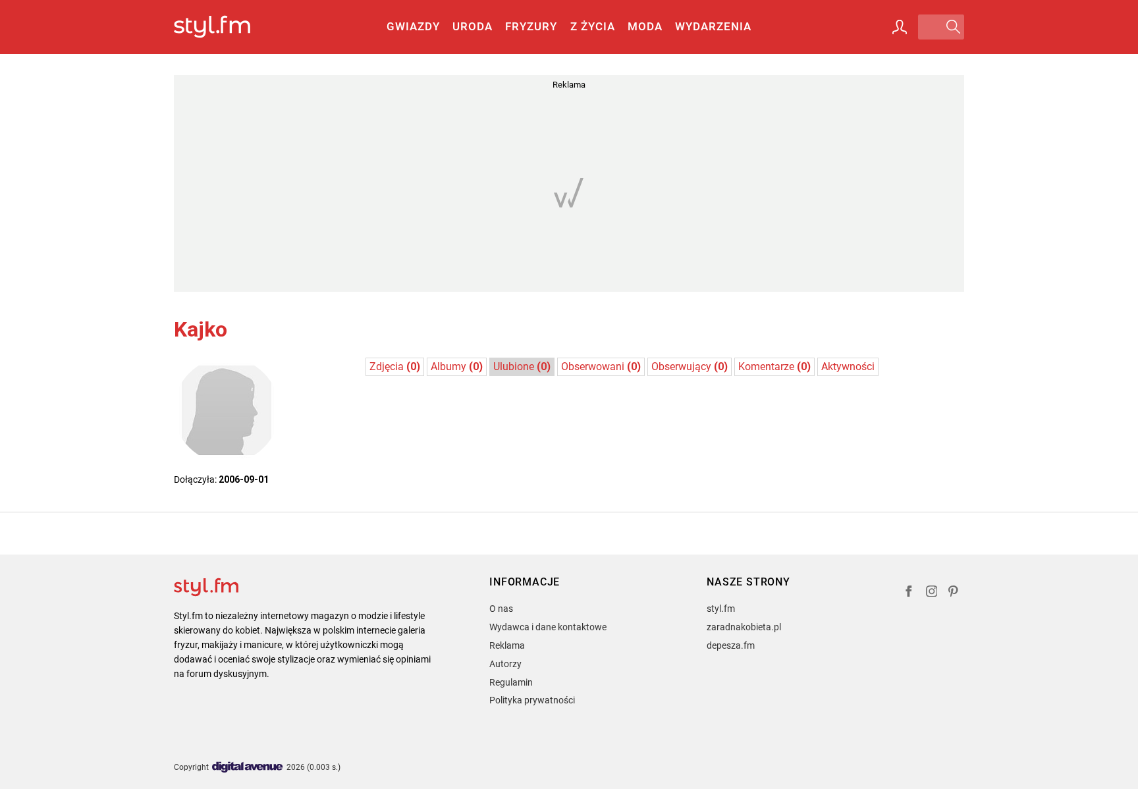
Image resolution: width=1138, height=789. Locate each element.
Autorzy (505, 664)
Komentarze (774, 366)
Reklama (507, 645)
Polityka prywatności (532, 700)
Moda (645, 26)
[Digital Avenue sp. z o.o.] (247, 767)
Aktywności (848, 366)
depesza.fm (731, 645)
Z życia (592, 26)
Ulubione (522, 366)
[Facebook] (909, 593)
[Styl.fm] (226, 27)
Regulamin (511, 682)
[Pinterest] (954, 593)
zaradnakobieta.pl (744, 627)
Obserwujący (689, 366)
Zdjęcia (394, 366)
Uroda (472, 26)
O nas (501, 608)
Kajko (200, 329)
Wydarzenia (713, 26)
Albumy (457, 366)
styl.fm (721, 608)
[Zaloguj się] (899, 27)
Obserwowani (601, 366)
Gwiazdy (413, 26)
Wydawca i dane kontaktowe (548, 627)
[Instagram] (932, 593)
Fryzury (531, 26)
